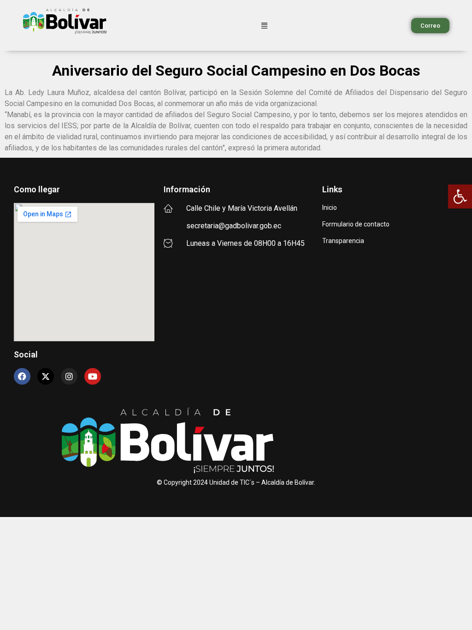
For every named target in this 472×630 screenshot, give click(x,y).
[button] (460, 196)
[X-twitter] (45, 376)
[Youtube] (92, 376)
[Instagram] (69, 376)
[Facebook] (22, 376)
